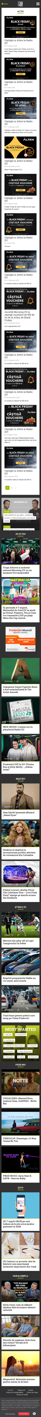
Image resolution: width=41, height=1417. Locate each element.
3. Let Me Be (9, 1040)
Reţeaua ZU (21, 1390)
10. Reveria (33, 1057)
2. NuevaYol (21, 1034)
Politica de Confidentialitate (14, 1392)
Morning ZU (20, 502)
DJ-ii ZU (10, 1390)
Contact (30, 1390)
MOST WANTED (20, 1029)
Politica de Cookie (32, 1392)
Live (5, 4)
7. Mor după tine (25, 1051)
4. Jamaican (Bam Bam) (14, 1046)
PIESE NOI (21, 1065)
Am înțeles (25, 1414)
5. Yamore (32, 1046)
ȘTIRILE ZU (20, 907)
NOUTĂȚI (20, 779)
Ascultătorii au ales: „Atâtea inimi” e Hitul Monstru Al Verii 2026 (19, 517)
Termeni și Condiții (22, 1395)
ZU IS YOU (21, 534)
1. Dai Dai (8, 1034)
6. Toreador (9, 1051)
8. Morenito (9, 1057)
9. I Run (21, 1057)
